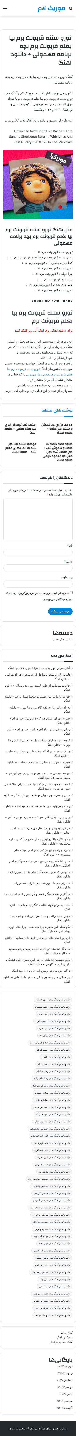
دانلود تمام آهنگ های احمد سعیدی (52, 1006)
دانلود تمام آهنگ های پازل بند (55, 1279)
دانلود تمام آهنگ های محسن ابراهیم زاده (49, 1178)
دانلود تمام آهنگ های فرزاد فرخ (53, 1157)
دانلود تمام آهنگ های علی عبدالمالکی (50, 1135)
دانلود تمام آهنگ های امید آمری (54, 1028)
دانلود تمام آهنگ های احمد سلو (54, 1013)
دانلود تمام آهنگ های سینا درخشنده (51, 1107)
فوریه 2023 (66, 1366)
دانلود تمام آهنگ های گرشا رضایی (52, 1307)
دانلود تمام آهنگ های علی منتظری (52, 1150)
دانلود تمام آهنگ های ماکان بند (54, 1171)
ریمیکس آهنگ (64, 1337)
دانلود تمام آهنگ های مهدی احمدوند (52, 1236)
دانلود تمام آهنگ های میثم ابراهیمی (52, 1250)
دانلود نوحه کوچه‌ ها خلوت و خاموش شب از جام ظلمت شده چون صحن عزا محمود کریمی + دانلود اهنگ (56, 452)
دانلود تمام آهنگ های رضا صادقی (53, 1071)
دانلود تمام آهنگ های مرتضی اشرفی (51, 1200)
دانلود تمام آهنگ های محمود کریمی (52, 1193)
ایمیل (68, 561)
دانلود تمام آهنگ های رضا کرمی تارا (51, 1085)
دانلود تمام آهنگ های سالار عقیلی (52, 1092)
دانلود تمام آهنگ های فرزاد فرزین (52, 1164)
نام (70, 545)
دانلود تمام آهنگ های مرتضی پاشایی (51, 1214)
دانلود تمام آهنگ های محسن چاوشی (51, 1186)
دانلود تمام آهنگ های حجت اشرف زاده (50, 1042)
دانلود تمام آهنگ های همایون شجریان (50, 1272)
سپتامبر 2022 (64, 1400)
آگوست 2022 (64, 1407)
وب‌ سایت (67, 577)
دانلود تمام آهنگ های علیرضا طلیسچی (50, 1128)
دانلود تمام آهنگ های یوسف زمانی (52, 1315)
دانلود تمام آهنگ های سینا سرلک (53, 1114)
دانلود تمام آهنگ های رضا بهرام (54, 1064)
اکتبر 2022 (66, 1394)
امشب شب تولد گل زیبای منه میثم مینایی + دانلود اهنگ (20, 429)
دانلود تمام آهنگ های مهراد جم (54, 1243)
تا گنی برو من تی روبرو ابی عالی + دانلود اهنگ (41, 970)
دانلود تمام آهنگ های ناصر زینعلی (52, 1257)
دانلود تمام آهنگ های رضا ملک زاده (52, 1078)
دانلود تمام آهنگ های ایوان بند (55, 1035)
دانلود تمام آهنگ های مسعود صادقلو (51, 1221)
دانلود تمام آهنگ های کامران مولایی (51, 1293)
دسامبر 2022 (65, 1380)
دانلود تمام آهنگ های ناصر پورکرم (52, 1264)
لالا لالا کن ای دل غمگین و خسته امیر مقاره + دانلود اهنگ (57, 429)
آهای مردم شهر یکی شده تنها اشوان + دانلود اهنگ (39, 668)
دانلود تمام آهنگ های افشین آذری (53, 1021)
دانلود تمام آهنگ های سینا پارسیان (52, 1121)
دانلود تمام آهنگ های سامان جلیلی (52, 1099)
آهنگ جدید (67, 1333)
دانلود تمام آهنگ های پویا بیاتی (54, 1286)
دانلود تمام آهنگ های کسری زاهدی (52, 1300)
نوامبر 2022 (65, 1387)
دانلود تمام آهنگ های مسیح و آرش (52, 1229)
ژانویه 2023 (65, 1373)
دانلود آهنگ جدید (63, 639)
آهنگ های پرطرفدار (61, 1341)
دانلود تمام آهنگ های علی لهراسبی (52, 1142)
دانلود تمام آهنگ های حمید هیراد (53, 1049)
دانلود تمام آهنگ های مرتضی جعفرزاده (50, 1207)
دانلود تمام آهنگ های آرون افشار (53, 999)
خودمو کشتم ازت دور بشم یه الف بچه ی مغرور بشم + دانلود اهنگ (20, 448)
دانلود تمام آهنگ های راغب (56, 1056)
